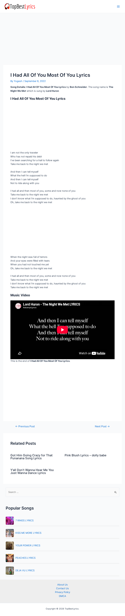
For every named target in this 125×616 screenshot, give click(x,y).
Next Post (102, 426)
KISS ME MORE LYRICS (28, 532)
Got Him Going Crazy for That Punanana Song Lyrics (31, 456)
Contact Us (62, 588)
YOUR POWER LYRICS (27, 545)
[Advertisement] (62, 41)
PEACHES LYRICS (25, 557)
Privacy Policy (62, 592)
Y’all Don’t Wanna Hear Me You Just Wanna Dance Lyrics (32, 471)
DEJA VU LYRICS (25, 570)
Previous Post (25, 426)
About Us (62, 584)
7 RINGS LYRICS (24, 520)
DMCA (62, 596)
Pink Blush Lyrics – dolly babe (85, 455)
